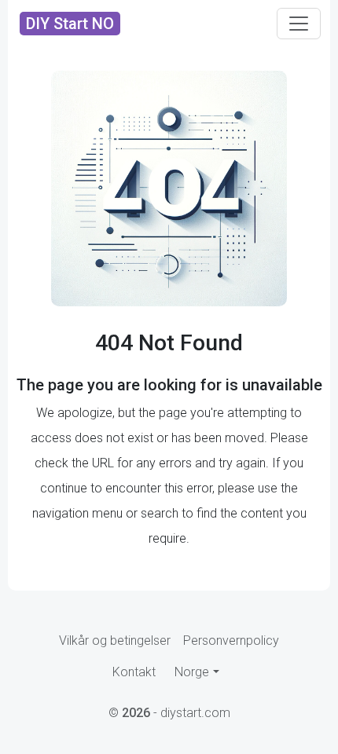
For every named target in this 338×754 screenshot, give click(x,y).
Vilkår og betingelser (115, 640)
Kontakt (134, 671)
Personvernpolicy (231, 640)
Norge (192, 671)
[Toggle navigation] (299, 23)
